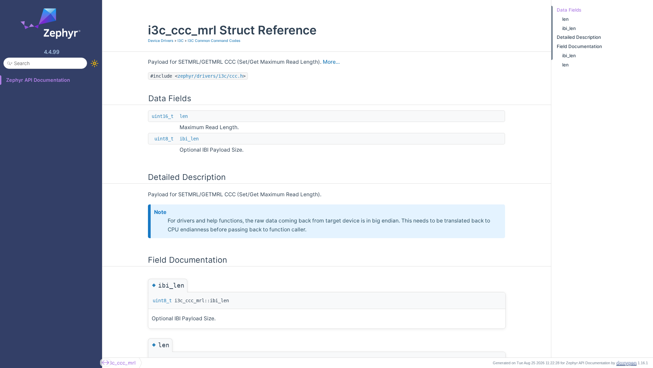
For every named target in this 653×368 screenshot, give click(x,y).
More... (331, 62)
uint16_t (162, 116)
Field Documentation (579, 46)
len (184, 116)
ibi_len (189, 138)
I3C (181, 41)
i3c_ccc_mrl (121, 363)
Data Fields (569, 10)
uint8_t (163, 138)
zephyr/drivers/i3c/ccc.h (210, 76)
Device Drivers (160, 41)
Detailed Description (579, 37)
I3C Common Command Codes (214, 41)
